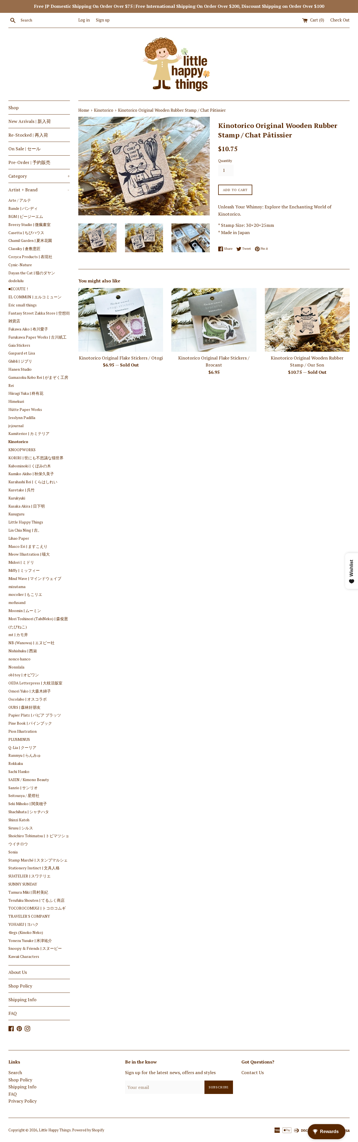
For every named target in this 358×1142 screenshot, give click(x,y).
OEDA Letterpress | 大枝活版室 (35, 683)
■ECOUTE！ (18, 288)
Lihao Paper (18, 538)
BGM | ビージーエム (25, 216)
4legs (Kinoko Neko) (25, 932)
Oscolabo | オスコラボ (27, 699)
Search (15, 1072)
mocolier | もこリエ (25, 594)
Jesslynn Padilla (21, 417)
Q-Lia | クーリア (22, 747)
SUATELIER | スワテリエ (29, 876)
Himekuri (16, 401)
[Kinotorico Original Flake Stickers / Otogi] (120, 319)
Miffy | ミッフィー (24, 570)
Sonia (13, 852)
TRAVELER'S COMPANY (29, 916)
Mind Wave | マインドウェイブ (34, 578)
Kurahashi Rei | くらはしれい (32, 481)
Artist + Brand (38, 190)
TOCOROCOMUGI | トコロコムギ (37, 908)
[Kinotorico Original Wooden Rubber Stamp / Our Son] (307, 319)
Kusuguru (16, 514)
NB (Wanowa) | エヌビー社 (31, 642)
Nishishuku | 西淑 (22, 650)
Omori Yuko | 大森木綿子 (29, 691)
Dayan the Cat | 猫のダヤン (31, 272)
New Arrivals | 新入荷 (29, 121)
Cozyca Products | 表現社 (30, 256)
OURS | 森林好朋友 (24, 707)
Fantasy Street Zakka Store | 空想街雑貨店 (39, 317)
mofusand (16, 602)
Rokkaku (15, 763)
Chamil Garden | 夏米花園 (30, 240)
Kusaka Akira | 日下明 (26, 506)
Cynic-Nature (20, 264)
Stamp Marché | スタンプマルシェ (38, 860)
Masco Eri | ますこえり (28, 546)
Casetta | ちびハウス (26, 232)
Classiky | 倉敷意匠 (24, 248)
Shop (13, 107)
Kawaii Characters (23, 956)
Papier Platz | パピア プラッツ (34, 715)
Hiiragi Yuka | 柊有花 (25, 393)
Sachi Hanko (18, 771)
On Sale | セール (24, 149)
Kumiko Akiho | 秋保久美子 (31, 473)
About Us (17, 972)
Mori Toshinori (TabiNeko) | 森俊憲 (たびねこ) (38, 622)
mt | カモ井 (18, 634)
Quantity (225, 160)
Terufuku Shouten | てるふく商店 (38, 900)
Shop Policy (20, 986)
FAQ (12, 1013)
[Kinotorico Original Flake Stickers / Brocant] (213, 319)
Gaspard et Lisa (21, 353)
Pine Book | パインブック (30, 723)
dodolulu (15, 280)
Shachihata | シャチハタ (28, 811)
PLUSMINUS (19, 739)
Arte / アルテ (19, 200)
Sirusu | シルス (20, 828)
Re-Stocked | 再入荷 (28, 135)
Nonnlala (16, 667)
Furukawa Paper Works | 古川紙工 (37, 337)
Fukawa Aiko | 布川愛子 (28, 329)
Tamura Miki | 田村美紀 (28, 892)
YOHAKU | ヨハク (23, 924)
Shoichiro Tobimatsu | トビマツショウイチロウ (38, 839)
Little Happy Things (25, 522)
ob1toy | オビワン (23, 674)
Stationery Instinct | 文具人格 (34, 867)
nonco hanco (19, 659)
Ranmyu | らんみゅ (24, 755)
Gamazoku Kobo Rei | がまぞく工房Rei (38, 381)
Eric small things (22, 305)
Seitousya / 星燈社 (23, 795)
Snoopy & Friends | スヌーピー (35, 948)
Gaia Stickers (19, 345)
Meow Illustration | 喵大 (29, 554)
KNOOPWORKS (22, 449)
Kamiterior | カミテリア (29, 433)
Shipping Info (22, 999)
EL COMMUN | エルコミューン (35, 296)
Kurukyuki (16, 498)
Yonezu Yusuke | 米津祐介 (30, 940)
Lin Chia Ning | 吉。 (25, 530)
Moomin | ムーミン (24, 610)
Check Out (340, 20)
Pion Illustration (22, 731)
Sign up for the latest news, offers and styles (170, 1072)
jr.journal (15, 425)
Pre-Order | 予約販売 (29, 162)
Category (39, 176)
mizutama (16, 586)
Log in (84, 20)
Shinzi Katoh (18, 819)
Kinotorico (18, 441)
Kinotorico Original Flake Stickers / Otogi (121, 358)
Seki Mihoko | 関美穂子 (27, 803)
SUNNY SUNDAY (22, 884)
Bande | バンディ (23, 208)
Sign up (103, 20)
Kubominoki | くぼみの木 (29, 465)
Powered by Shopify (88, 1130)
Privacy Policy (22, 1101)
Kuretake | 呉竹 (21, 490)
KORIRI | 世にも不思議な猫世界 (35, 457)
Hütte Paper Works (25, 409)
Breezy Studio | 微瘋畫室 (29, 224)
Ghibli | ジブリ (20, 361)
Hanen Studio (20, 369)
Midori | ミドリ (21, 562)
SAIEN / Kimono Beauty (28, 779)
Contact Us (252, 1072)
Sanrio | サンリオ (23, 787)
